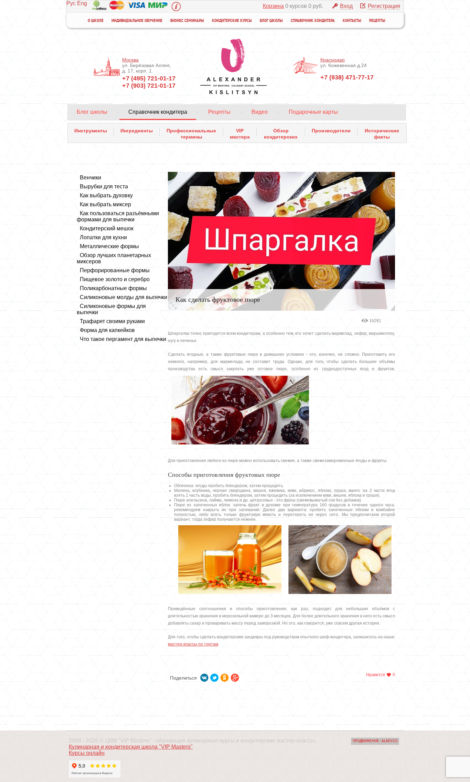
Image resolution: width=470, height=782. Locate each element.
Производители (331, 130)
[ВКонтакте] (205, 676)
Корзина (273, 6)
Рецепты (377, 21)
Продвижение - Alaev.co (375, 741)
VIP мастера (240, 132)
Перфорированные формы (115, 270)
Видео (260, 112)
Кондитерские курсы (232, 21)
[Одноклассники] (225, 676)
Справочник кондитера (313, 21)
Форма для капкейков (107, 330)
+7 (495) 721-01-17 (148, 78)
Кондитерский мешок (106, 228)
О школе (96, 21)
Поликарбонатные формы (113, 288)
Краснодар (332, 60)
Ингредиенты (136, 130)
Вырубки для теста (104, 186)
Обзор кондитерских (281, 132)
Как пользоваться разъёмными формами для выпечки (118, 216)
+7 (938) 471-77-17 (347, 77)
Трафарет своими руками (112, 321)
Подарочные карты (313, 112)
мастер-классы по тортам (193, 644)
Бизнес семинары (187, 21)
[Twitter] (215, 676)
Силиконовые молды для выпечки (123, 297)
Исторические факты (382, 132)
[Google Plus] (235, 676)
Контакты (352, 21)
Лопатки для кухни (103, 237)
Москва (130, 60)
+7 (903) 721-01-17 (148, 85)
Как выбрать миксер (105, 204)
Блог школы (271, 21)
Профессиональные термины (191, 132)
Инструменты (90, 130)
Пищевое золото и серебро (115, 279)
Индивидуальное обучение (136, 21)
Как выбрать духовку (106, 195)
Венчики (90, 177)
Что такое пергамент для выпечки (123, 339)
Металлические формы (109, 246)
